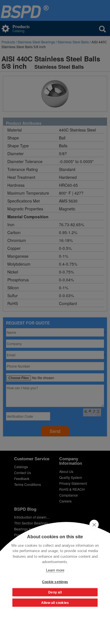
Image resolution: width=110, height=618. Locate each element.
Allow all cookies (55, 603)
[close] (94, 524)
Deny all (55, 592)
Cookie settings (55, 582)
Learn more (55, 570)
